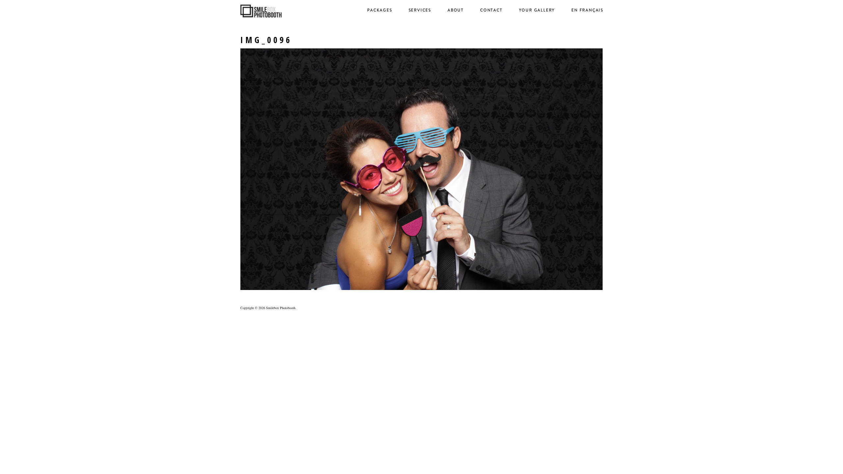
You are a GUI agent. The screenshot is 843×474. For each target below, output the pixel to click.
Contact (491, 10)
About (456, 10)
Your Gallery (537, 10)
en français (587, 10)
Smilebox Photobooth (280, 307)
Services (420, 10)
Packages (379, 10)
